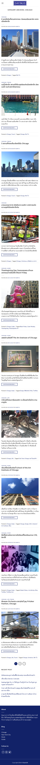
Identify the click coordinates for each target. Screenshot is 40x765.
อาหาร (34, 261)
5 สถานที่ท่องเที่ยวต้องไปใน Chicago (15, 143)
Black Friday (23, 326)
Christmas (24, 261)
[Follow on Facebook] (3, 752)
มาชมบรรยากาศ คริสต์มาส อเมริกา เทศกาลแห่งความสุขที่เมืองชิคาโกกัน (18, 206)
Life (8, 398)
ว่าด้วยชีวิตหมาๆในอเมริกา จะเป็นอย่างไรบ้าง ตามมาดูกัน (19, 401)
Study (9, 335)
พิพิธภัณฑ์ (26, 390)
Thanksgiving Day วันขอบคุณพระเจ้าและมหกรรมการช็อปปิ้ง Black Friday (17, 271)
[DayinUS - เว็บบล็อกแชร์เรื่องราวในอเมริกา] (20, 3)
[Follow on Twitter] (9, 752)
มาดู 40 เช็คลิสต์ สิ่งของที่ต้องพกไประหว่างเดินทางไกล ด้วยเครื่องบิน (18, 695)
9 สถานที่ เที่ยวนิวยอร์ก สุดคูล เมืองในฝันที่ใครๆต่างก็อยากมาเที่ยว (18, 689)
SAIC (30, 524)
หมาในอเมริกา (33, 458)
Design (22, 390)
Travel (9, 82)
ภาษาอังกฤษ (31, 590)
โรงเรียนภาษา (10, 592)
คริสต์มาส (29, 261)
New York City (6, 734)
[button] (2, 3)
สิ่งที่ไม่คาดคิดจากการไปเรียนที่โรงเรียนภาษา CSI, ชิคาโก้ (19, 536)
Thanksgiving (4, 328)
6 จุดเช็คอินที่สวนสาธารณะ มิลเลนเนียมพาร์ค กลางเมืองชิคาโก (20, 20)
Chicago (4, 17)
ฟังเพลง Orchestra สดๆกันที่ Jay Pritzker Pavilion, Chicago (17, 602)
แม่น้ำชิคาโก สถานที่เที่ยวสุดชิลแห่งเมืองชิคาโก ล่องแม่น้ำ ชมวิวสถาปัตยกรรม (20, 85)
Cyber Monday (31, 326)
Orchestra (30, 657)
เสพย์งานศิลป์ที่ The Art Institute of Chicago (19, 337)
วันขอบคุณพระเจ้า (14, 328)
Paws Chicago (25, 458)
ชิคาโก (18, 75)
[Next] (24, 663)
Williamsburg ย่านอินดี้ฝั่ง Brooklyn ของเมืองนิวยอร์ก (18, 675)
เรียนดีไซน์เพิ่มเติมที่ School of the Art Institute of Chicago (16, 469)
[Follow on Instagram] (6, 752)
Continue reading (9, 69)
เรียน (31, 390)
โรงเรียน (35, 390)
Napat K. (17, 26)
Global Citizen (24, 590)
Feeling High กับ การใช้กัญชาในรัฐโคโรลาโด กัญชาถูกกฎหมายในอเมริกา (19, 683)
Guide (9, 268)
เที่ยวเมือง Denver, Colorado (10, 678)
